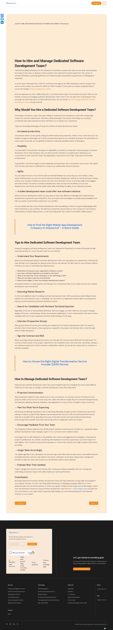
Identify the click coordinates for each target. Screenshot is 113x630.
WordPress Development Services (47, 597)
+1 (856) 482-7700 (102, 589)
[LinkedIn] (2, 22)
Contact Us (96, 3)
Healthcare (71, 588)
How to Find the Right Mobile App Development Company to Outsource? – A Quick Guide (54, 226)
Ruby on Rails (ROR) (43, 602)
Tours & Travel (71, 600)
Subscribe (32, 544)
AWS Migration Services (14, 594)
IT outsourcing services (79, 489)
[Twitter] (2, 19)
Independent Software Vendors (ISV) (77, 602)
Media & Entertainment (74, 597)
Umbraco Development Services (16, 591)
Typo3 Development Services (15, 600)
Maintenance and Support (14, 602)
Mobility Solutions (42, 594)
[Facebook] (2, 15)
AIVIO (9, 614)
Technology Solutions (13, 597)
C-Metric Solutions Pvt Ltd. (100, 624)
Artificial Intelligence (43, 588)
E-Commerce (71, 594)
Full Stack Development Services (46, 591)
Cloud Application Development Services (48, 600)
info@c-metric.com (102, 600)
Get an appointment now (81, 569)
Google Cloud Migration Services (16, 588)
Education (70, 591)
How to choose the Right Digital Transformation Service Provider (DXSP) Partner (55, 363)
